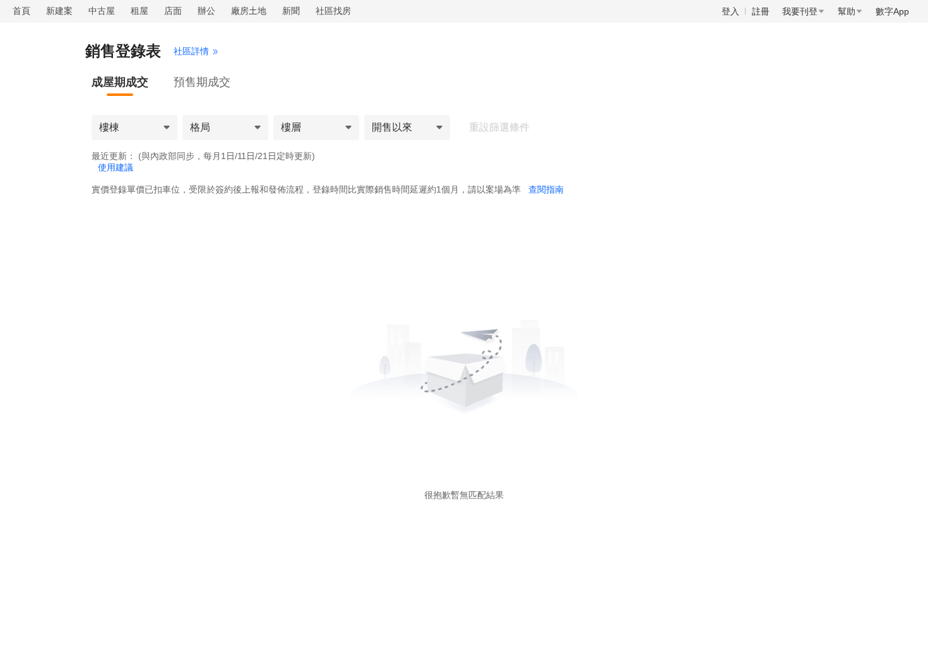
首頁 (21, 11)
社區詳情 (191, 51)
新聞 (291, 11)
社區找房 (333, 11)
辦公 (206, 11)
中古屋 (101, 11)
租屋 (139, 11)
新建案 (59, 11)
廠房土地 (248, 11)
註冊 (761, 11)
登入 (730, 11)
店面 (173, 11)
